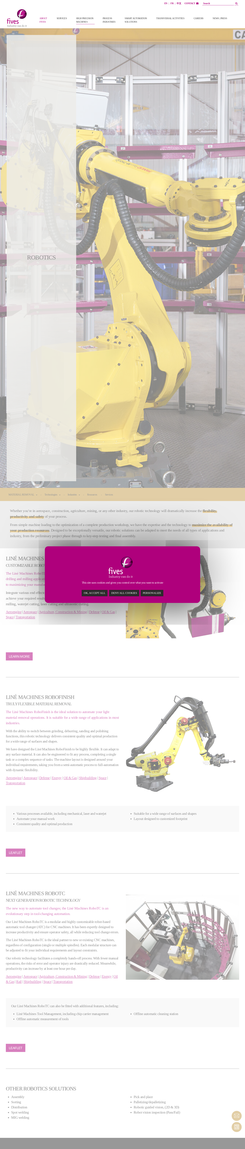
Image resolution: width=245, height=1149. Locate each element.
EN (165, 3)
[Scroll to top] (237, 1141)
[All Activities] (237, 23)
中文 (179, 3)
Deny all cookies (124, 592)
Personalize (152, 592)
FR (172, 3)
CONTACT (189, 3)
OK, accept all (94, 592)
